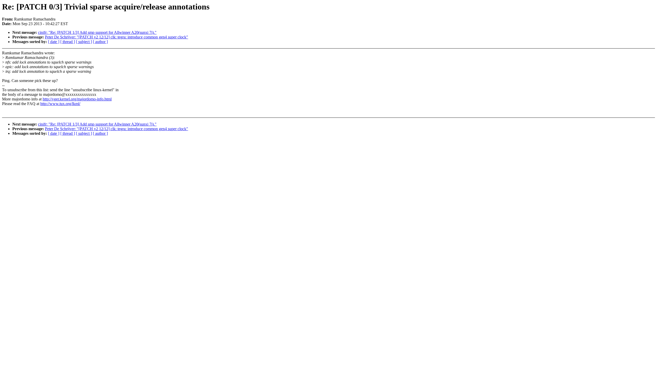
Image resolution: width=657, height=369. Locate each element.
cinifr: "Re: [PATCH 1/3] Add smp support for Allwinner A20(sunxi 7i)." (97, 32)
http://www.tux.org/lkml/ (60, 103)
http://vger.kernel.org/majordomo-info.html (77, 99)
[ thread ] (67, 41)
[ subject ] (84, 41)
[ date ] (53, 41)
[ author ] (100, 41)
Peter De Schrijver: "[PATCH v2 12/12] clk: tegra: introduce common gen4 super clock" (116, 37)
